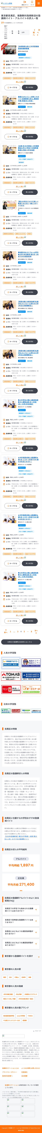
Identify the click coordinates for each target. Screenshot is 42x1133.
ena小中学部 (21, 1016)
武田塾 (25, 1020)
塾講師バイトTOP (6, 7)
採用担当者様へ (7, 1076)
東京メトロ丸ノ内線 (9, 999)
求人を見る (29, 87)
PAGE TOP (38, 1031)
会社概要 (24, 1076)
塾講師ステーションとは (10, 1068)
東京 (4, 977)
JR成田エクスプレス (30, 994)
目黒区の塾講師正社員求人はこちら (20, 642)
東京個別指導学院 (8, 1016)
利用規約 (24, 1072)
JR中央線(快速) (8, 994)
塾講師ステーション (12, 1085)
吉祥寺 (24, 977)
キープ (32, 5)
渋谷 (10, 977)
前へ (34, 33)
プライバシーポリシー (9, 1072)
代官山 (17, 977)
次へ (38, 31)
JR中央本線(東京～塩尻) (25, 999)
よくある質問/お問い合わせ (30, 1068)
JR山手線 (19, 994)
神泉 (29, 977)
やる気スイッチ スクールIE (11, 1020)
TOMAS (30, 1016)
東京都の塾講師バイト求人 (20, 7)
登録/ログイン (25, 5)
